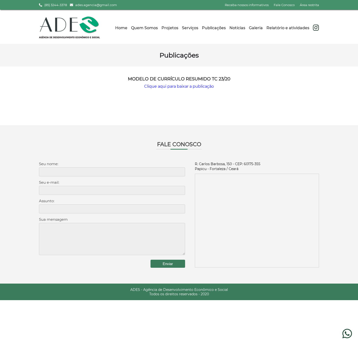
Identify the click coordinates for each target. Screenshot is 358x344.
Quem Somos (144, 28)
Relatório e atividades (287, 28)
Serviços (190, 28)
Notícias (237, 28)
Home (121, 28)
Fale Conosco (284, 5)
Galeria (256, 28)
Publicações (214, 28)
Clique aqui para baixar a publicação (179, 86)
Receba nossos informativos (247, 5)
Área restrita (309, 5)
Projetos (169, 28)
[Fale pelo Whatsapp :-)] (347, 336)
